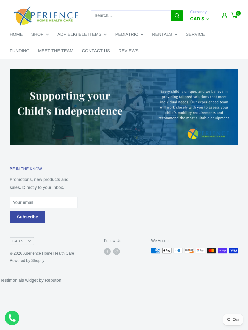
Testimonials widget (19, 280)
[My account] (224, 15)
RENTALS (162, 34)
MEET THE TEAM (55, 50)
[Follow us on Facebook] (107, 251)
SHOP (37, 34)
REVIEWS (128, 50)
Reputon (53, 280)
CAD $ (17, 241)
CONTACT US (96, 50)
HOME (16, 34)
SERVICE (195, 34)
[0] (234, 15)
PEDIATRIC (126, 34)
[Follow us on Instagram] (116, 251)
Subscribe (27, 217)
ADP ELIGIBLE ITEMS (79, 34)
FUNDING (20, 50)
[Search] (177, 15)
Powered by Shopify (27, 260)
